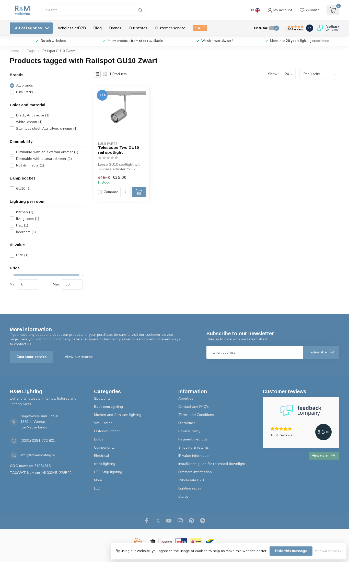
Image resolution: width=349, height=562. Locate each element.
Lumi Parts (24, 92)
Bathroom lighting (108, 406)
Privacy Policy (189, 431)
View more (320, 455)
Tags (31, 51)
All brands (24, 85)
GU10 (23, 188)
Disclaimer (186, 423)
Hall (22, 225)
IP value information (194, 455)
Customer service (170, 28)
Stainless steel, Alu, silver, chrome (46, 128)
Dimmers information (195, 472)
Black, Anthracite (32, 115)
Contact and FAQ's (193, 406)
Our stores (138, 28)
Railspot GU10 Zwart (58, 51)
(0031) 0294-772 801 (37, 440)
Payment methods (192, 439)
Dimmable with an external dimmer (47, 152)
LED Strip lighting (108, 472)
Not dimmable (30, 165)
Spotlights (102, 398)
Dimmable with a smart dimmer (44, 159)
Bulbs (98, 439)
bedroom (26, 232)
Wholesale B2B (191, 480)
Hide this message (291, 550)
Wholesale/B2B (72, 28)
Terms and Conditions (196, 414)
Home (14, 51)
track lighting (104, 463)
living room (27, 219)
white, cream (29, 122)
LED (97, 488)
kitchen (24, 212)
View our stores (78, 356)
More (98, 480)
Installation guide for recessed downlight (211, 463)
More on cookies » (328, 551)
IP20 (22, 255)
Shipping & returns (193, 447)
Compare (111, 192)
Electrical (101, 455)
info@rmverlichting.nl (37, 455)
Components (104, 447)
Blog (97, 28)
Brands (115, 28)
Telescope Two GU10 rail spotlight (118, 149)
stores (183, 496)
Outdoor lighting (107, 431)
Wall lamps (103, 423)
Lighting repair (190, 488)
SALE (200, 28)
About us (185, 398)
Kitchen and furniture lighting (117, 414)
